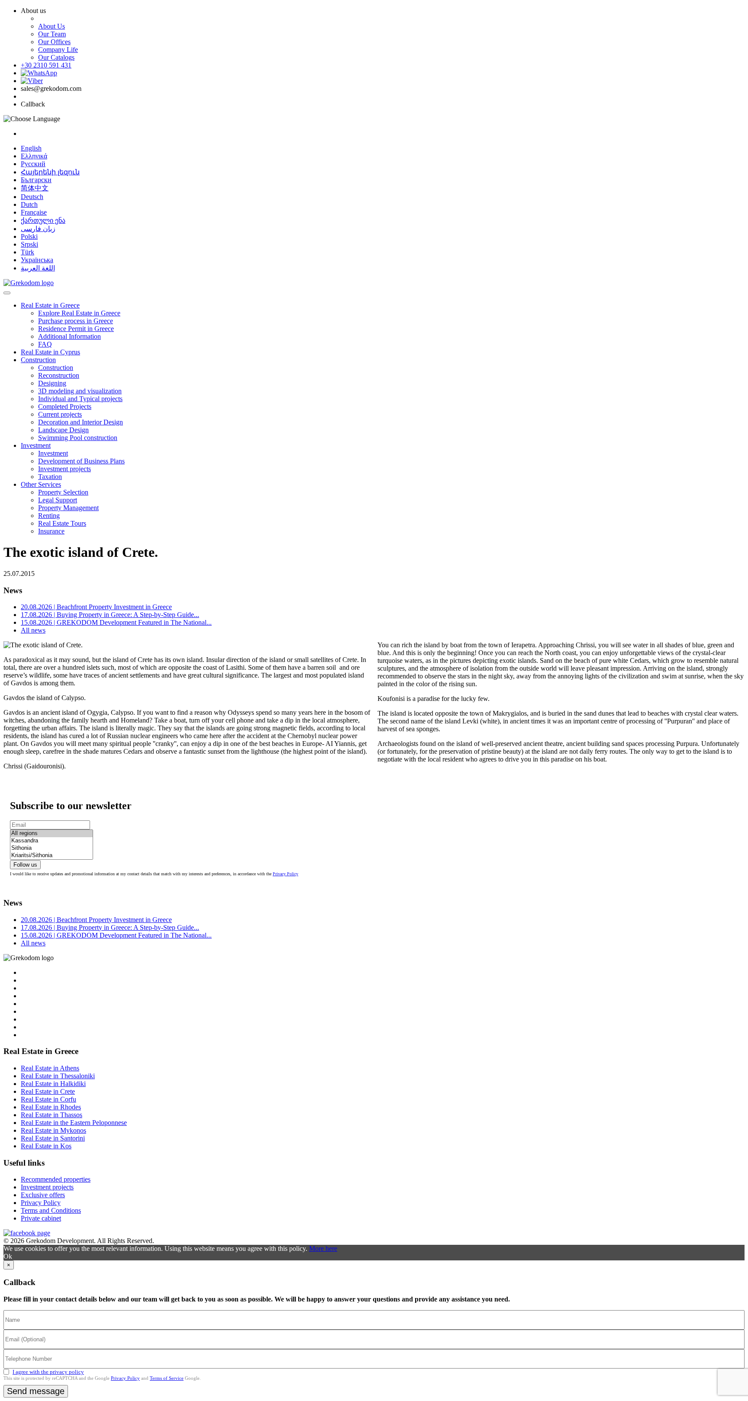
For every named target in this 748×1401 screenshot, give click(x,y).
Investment (36, 445)
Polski (29, 236)
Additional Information (69, 336)
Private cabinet (41, 1218)
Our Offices (54, 41)
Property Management (68, 507)
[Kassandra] (51, 841)
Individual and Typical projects (80, 398)
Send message (35, 1391)
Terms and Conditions (51, 1210)
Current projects (60, 414)
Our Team (52, 34)
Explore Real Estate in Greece (79, 313)
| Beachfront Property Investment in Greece (96, 607)
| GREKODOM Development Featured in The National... (116, 622)
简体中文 (34, 188)
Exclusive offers (43, 1195)
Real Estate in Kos (46, 1146)
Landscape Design (63, 430)
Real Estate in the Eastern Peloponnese (74, 1122)
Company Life (58, 49)
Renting (49, 515)
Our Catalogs (56, 57)
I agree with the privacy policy (48, 1372)
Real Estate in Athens (50, 1068)
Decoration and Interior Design (80, 422)
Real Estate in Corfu (48, 1099)
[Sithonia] (51, 848)
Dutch (29, 204)
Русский (33, 163)
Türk (27, 252)
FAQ (45, 344)
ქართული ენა (43, 220)
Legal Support (57, 500)
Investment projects (64, 468)
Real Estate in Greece (50, 305)
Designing (52, 383)
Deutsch (32, 196)
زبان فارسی (38, 228)
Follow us (25, 864)
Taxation (50, 476)
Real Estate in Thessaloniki (58, 1076)
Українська (37, 259)
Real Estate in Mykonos (53, 1130)
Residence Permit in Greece (76, 328)
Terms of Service (167, 1378)
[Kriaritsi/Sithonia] (51, 855)
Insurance (51, 531)
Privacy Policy (285, 873)
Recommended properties (55, 1179)
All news (33, 630)
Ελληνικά (34, 156)
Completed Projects (64, 406)
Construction (38, 359)
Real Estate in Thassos (51, 1114)
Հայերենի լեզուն (50, 172)
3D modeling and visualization (80, 391)
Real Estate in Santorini (53, 1138)
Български (36, 179)
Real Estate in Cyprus (50, 352)
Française (34, 212)
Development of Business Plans (81, 461)
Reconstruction (58, 375)
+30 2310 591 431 (46, 65)
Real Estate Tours (62, 523)
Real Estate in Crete (48, 1091)
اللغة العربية (38, 268)
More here (323, 1248)
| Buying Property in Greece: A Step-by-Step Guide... (110, 614)
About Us (51, 26)
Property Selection (63, 492)
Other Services (41, 484)
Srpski (29, 244)
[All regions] (51, 833)
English (31, 148)
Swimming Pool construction (77, 437)
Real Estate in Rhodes (51, 1107)
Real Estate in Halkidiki (53, 1083)
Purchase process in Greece (75, 321)
